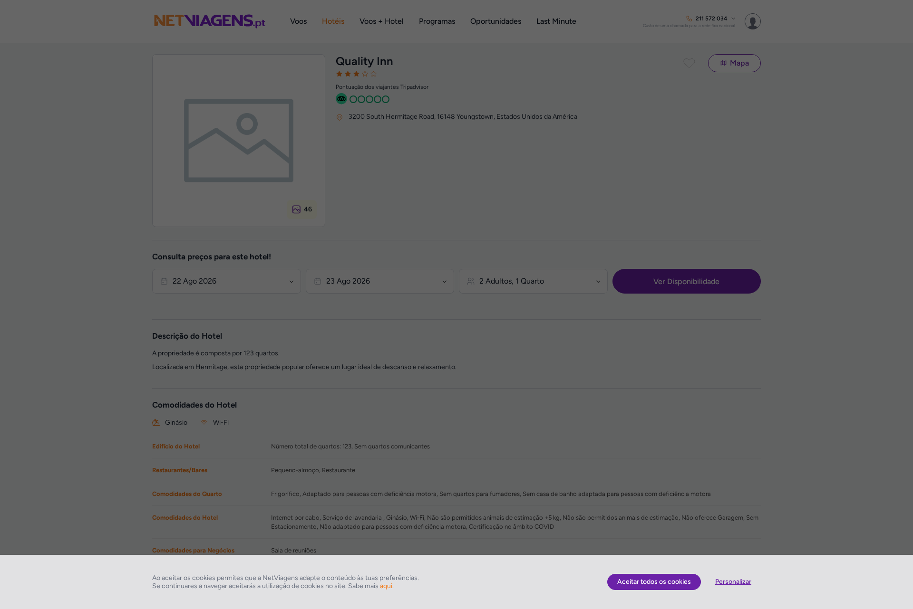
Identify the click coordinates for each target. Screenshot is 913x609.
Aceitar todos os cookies (654, 582)
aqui (386, 586)
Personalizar (733, 582)
